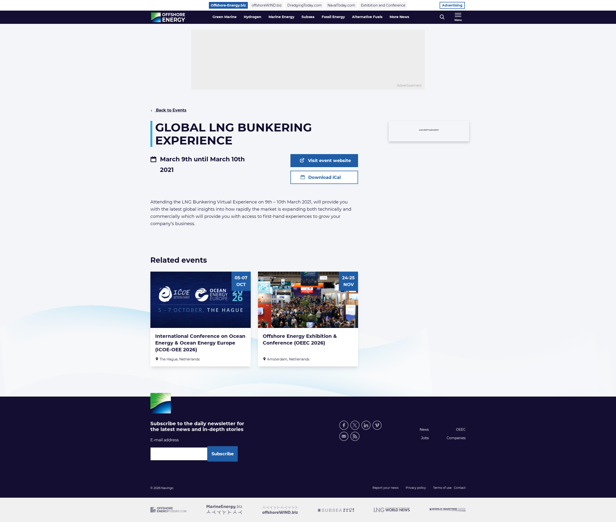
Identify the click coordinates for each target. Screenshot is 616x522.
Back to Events (170, 110)
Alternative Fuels (367, 17)
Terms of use (442, 487)
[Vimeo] (377, 425)
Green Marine (224, 17)
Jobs (425, 438)
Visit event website (329, 160)
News (424, 429)
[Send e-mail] (343, 436)
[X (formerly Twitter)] (354, 425)
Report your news (385, 487)
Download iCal (324, 177)
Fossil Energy (333, 17)
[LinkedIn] (366, 425)
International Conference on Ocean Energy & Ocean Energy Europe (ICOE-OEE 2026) (200, 342)
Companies (456, 438)
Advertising (452, 5)
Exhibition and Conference (383, 5)
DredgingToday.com (304, 5)
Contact (460, 487)
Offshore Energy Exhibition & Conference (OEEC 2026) (300, 339)
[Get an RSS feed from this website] (354, 436)
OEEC (461, 429)
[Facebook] (343, 425)
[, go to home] (168, 17)
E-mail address (164, 440)
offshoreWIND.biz (267, 5)
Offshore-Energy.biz (228, 5)
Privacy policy (416, 487)
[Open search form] (442, 17)
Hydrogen (252, 17)
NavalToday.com (341, 5)
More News (399, 17)
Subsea (308, 17)
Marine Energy (281, 17)
